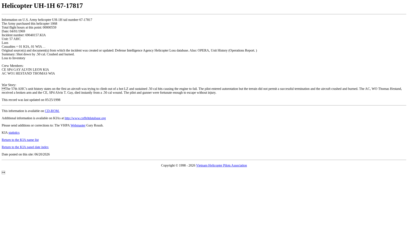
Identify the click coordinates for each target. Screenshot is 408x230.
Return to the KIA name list (20, 140)
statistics (14, 132)
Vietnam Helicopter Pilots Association (221, 165)
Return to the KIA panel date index (25, 147)
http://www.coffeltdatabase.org (85, 118)
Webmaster (78, 125)
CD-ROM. (52, 111)
